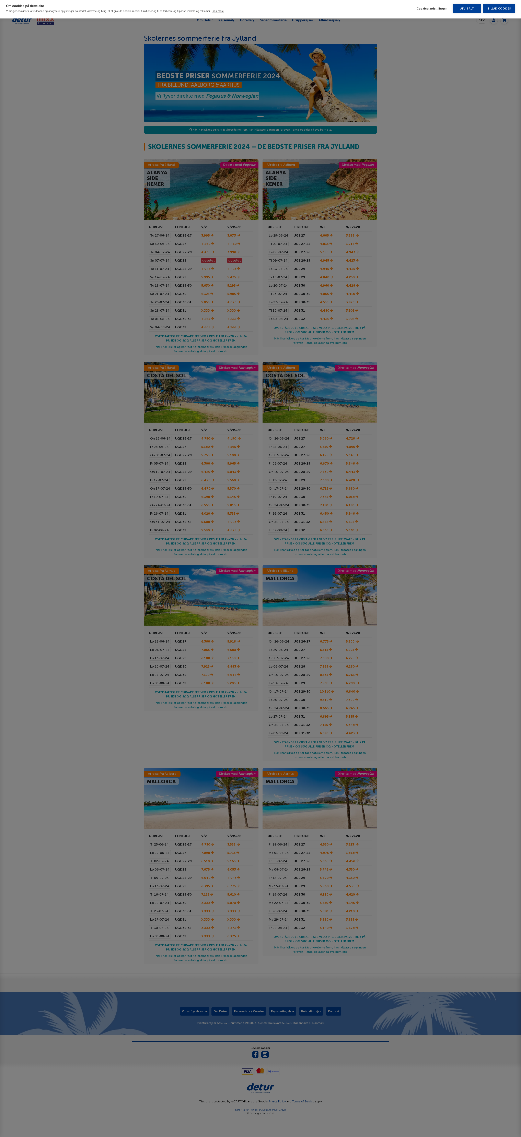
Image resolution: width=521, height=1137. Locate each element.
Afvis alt (467, 10)
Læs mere (218, 12)
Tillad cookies (499, 10)
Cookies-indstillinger (432, 10)
